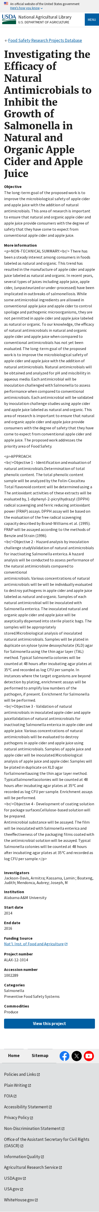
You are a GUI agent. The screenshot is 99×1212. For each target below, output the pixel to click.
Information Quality (22, 1156)
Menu (92, 19)
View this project (49, 1023)
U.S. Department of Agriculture (43, 22)
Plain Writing (15, 1085)
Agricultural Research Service (31, 1167)
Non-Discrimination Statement (32, 1128)
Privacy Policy (16, 1117)
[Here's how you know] (49, 6)
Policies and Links (20, 1074)
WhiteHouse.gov (19, 1200)
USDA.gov (13, 1178)
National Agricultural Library (44, 17)
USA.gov (11, 1189)
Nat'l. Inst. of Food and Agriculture (34, 943)
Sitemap (40, 1055)
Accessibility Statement (26, 1107)
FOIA (8, 1096)
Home (14, 1055)
